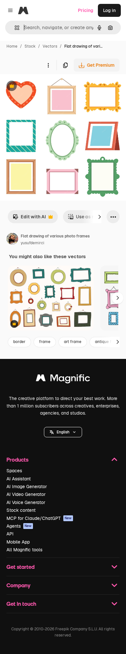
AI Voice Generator (25, 502)
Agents (19, 526)
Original (41, 87)
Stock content (21, 510)
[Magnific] (63, 379)
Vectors (50, 46)
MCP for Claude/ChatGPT (39, 518)
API (10, 534)
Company (18, 585)
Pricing (85, 10)
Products (17, 459)
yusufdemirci (32, 243)
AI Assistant (18, 479)
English (63, 432)
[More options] (48, 65)
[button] (63, 432)
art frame (72, 341)
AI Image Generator (26, 486)
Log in (109, 10)
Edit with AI (29, 218)
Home (11, 46)
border (19, 341)
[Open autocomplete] (14, 27)
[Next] (99, 216)
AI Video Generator (26, 494)
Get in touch (21, 603)
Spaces (14, 471)
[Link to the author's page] (12, 240)
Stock (30, 46)
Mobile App (18, 542)
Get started (20, 566)
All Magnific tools (24, 550)
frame (44, 341)
